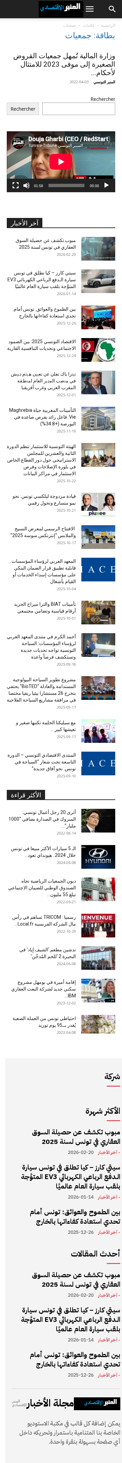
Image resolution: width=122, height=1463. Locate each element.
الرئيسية (108, 25)
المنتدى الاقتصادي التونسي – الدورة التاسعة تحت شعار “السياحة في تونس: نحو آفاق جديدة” (41, 761)
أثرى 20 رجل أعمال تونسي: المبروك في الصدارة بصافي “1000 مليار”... (42, 819)
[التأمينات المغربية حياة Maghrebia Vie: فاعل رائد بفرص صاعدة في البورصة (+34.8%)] (98, 418)
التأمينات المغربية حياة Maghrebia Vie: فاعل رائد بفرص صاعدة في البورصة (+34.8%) (42, 416)
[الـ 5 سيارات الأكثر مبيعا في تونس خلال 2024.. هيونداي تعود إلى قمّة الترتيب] (98, 857)
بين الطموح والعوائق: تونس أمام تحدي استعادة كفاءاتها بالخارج (75, 1216)
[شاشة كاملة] (15, 185)
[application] (61, 161)
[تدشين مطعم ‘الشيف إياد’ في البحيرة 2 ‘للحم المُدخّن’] (98, 958)
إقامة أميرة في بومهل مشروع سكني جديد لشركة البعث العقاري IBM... (43, 988)
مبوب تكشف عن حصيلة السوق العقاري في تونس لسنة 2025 (76, 1137)
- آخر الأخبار (109, 1153)
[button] (89, 9)
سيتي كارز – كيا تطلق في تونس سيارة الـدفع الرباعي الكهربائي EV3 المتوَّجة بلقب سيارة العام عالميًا (41, 279)
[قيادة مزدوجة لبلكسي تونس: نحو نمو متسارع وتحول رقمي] (98, 504)
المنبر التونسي (104, 81)
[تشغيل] (106, 185)
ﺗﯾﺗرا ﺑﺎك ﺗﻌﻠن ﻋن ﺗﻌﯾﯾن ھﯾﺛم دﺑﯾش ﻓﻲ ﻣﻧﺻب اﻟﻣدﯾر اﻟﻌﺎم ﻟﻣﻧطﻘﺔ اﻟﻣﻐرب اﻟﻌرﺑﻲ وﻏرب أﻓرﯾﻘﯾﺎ (43, 380)
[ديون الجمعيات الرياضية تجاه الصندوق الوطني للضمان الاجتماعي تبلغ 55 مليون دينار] (98, 889)
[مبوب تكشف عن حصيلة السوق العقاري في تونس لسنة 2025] (98, 249)
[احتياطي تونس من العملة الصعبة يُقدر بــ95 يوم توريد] (98, 1024)
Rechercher (102, 99)
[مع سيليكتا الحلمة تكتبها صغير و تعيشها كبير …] (98, 731)
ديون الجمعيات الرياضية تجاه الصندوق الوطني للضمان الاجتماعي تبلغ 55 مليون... (42, 887)
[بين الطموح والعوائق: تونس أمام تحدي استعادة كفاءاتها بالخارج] (98, 317)
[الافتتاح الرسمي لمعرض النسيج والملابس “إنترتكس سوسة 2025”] (98, 537)
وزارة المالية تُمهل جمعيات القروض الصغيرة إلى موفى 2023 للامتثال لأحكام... (64, 64)
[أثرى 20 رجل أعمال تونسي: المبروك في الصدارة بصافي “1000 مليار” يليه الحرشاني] (98, 821)
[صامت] (26, 185)
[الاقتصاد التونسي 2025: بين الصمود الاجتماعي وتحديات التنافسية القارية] (98, 350)
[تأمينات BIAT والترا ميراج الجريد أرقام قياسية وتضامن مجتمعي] (98, 612)
